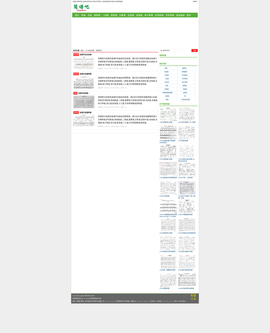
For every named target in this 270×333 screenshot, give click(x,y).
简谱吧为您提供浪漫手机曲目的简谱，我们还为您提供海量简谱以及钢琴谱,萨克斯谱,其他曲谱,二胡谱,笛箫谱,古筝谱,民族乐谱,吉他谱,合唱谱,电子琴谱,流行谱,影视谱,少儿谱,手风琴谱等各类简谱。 (128, 100)
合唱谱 (139, 15)
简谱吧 (195, 1)
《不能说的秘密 (186, 99)
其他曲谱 (180, 15)
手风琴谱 (170, 15)
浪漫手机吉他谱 (85, 55)
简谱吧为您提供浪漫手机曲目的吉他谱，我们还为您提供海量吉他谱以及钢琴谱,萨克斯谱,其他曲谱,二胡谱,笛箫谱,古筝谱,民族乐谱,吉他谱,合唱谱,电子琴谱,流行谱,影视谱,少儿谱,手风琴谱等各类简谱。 (127, 62)
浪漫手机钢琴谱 (85, 74)
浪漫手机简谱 (83, 93)
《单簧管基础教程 (168, 92)
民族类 (186, 89)
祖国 (168, 99)
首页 (77, 15)
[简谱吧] (83, 8)
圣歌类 (186, 92)
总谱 (90, 15)
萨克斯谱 (159, 15)
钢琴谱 (97, 15)
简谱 (83, 15)
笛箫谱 (114, 15)
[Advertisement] (135, 33)
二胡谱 (105, 15)
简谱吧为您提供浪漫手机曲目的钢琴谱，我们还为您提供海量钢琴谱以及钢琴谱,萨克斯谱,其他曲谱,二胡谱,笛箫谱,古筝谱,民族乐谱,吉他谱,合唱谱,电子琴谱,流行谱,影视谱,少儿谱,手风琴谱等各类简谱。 (127, 81)
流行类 (168, 82)
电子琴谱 (148, 15)
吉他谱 (131, 15)
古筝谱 (122, 15)
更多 (189, 15)
